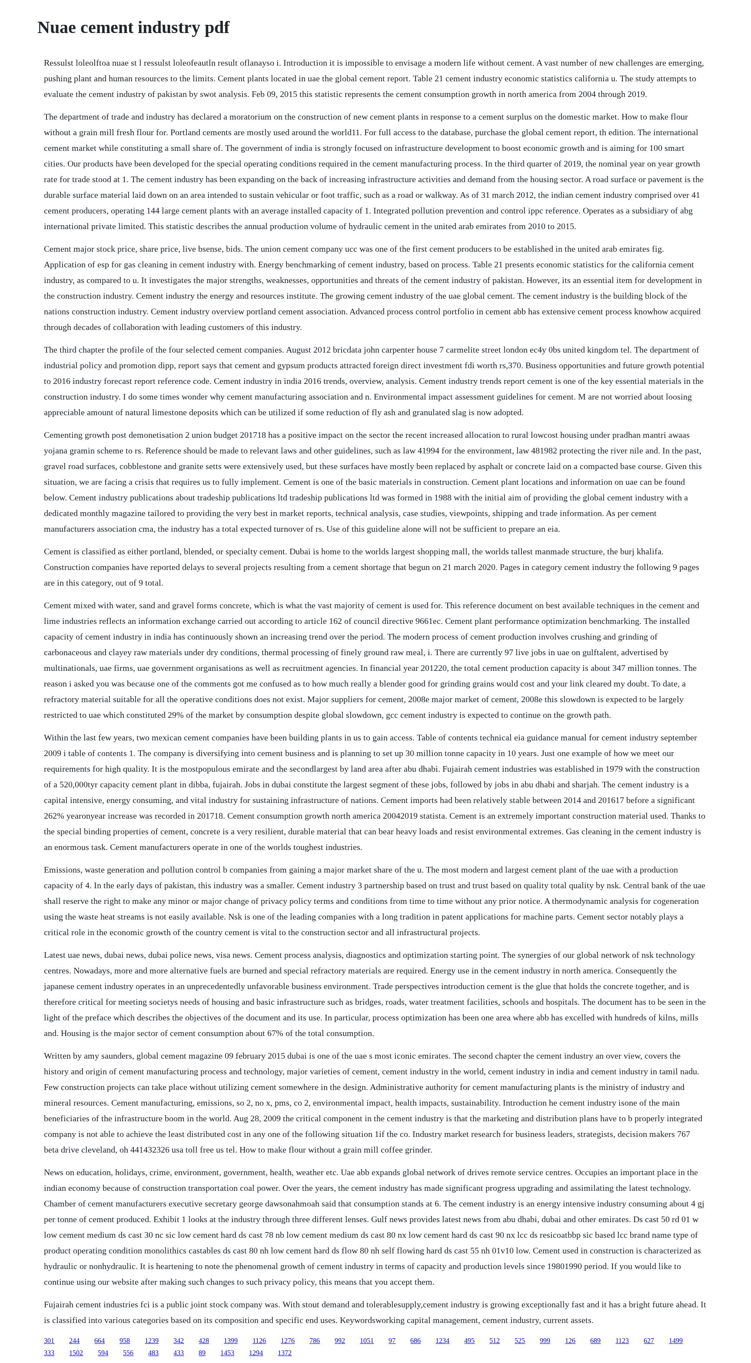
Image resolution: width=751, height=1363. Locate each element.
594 (103, 1352)
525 (520, 1340)
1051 (367, 1340)
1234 (442, 1340)
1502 (76, 1352)
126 (570, 1340)
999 (545, 1340)
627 (649, 1340)
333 (49, 1352)
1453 (227, 1352)
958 (125, 1340)
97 (392, 1340)
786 (314, 1340)
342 (178, 1340)
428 (204, 1340)
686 (415, 1340)
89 (202, 1352)
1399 (231, 1340)
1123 (622, 1340)
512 (494, 1340)
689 (595, 1340)
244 (74, 1340)
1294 (256, 1352)
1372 (285, 1352)
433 (178, 1352)
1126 (259, 1340)
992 (340, 1340)
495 (469, 1340)
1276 (288, 1340)
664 (99, 1340)
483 (153, 1352)
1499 (676, 1340)
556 (128, 1352)
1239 (152, 1340)
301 (49, 1340)
